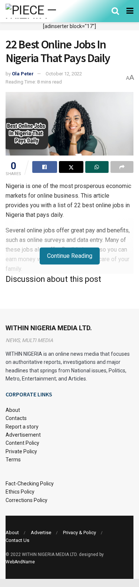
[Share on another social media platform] (122, 167)
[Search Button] (115, 11)
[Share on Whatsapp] (97, 167)
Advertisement (23, 435)
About (13, 410)
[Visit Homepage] (42, 11)
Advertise (41, 532)
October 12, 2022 (64, 73)
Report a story (22, 427)
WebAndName (20, 561)
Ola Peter (23, 73)
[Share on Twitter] (71, 167)
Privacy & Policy (79, 532)
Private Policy (21, 451)
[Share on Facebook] (44, 167)
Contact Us (17, 540)
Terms (13, 460)
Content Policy (22, 443)
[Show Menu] (129, 11)
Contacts (16, 418)
